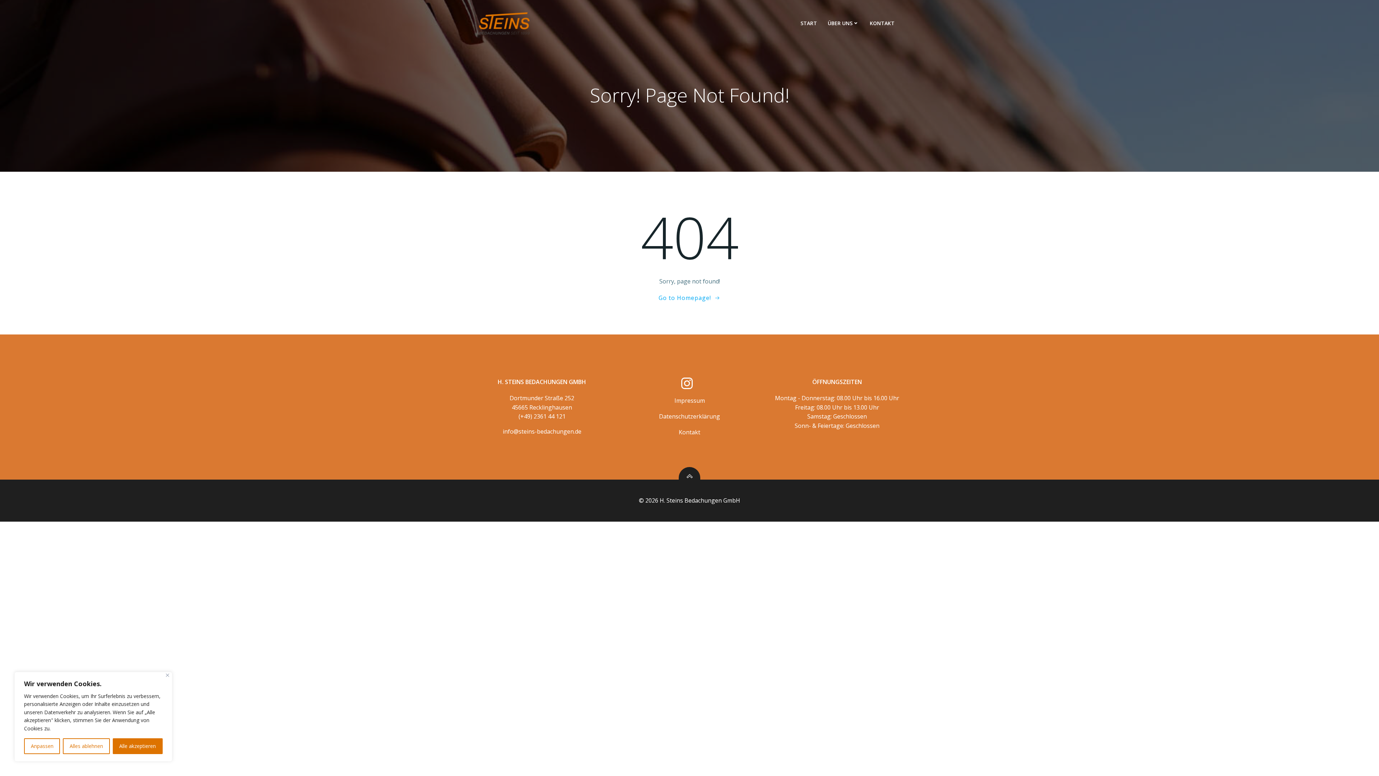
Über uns (840, 23)
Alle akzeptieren (137, 746)
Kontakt (882, 23)
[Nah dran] (167, 675)
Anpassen (42, 746)
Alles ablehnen (86, 746)
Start (808, 23)
